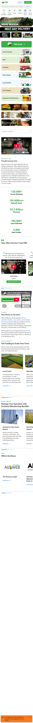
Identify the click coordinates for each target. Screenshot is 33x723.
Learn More (6, 385)
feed (2, 322)
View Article (6, 480)
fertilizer (10, 320)
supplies (9, 322)
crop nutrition (17, 320)
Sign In (20, 2)
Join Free (27, 2)
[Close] (30, 717)
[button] (16, 131)
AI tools (28, 330)
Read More (5, 443)
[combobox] (14, 6)
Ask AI (28, 6)
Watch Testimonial (13, 281)
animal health (26, 320)
